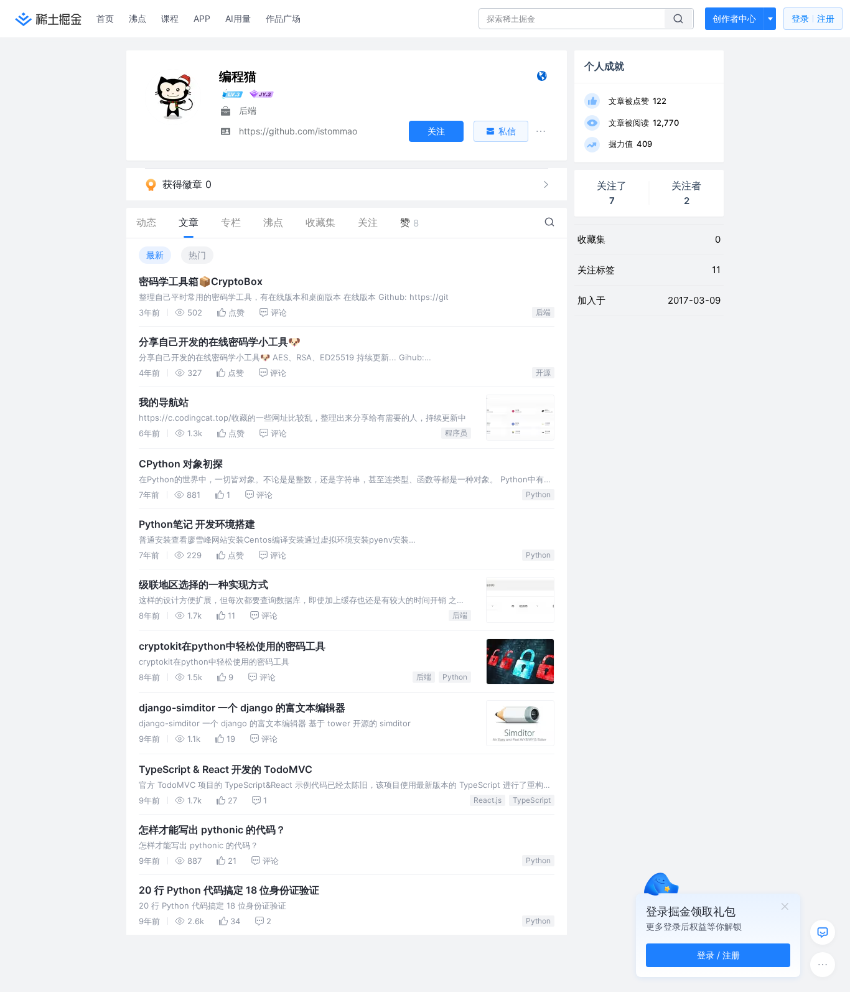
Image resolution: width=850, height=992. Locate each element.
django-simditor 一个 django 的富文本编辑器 (242, 707)
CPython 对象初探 (181, 463)
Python (538, 494)
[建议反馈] (822, 932)
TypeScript (532, 800)
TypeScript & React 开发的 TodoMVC (225, 769)
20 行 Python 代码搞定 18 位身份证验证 (229, 890)
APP (202, 18)
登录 (813, 18)
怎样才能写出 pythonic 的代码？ (212, 829)
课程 (170, 18)
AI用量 (238, 18)
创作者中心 (734, 18)
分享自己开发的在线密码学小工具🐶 (220, 341)
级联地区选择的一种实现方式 (203, 584)
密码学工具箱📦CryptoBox (201, 281)
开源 (543, 372)
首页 (105, 18)
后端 (543, 312)
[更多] (822, 964)
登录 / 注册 (718, 955)
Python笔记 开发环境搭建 (197, 524)
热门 (197, 255)
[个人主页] (541, 78)
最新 (155, 255)
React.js (488, 800)
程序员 (456, 433)
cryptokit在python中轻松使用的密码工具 (232, 646)
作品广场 (283, 18)
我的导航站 (164, 402)
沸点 (137, 18)
